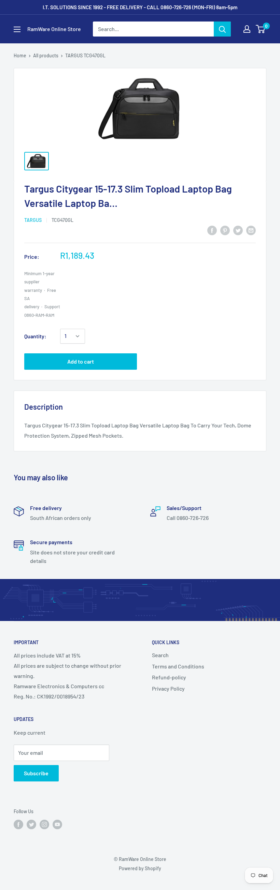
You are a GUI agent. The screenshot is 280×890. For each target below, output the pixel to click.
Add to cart (80, 361)
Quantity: (35, 336)
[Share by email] (251, 230)
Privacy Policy (168, 688)
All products (45, 55)
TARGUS (33, 220)
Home (20, 55)
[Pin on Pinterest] (225, 230)
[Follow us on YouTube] (57, 824)
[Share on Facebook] (212, 230)
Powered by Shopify (140, 868)
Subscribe (36, 773)
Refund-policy (169, 677)
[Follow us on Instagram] (44, 824)
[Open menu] (17, 29)
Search (160, 655)
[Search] (222, 29)
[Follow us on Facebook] (18, 824)
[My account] (246, 29)
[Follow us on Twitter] (31, 824)
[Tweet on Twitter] (238, 230)
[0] (260, 29)
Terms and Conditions (178, 666)
